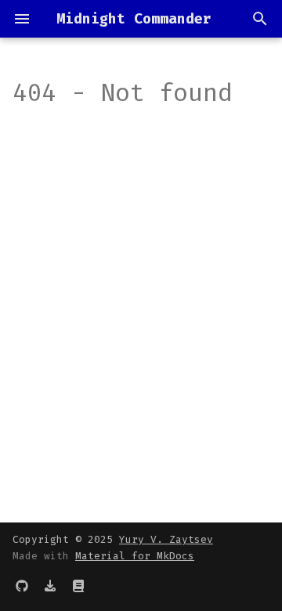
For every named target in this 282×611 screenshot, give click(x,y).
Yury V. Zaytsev (166, 539)
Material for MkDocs (134, 556)
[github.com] (21, 585)
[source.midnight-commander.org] (78, 585)
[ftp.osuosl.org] (50, 585)
